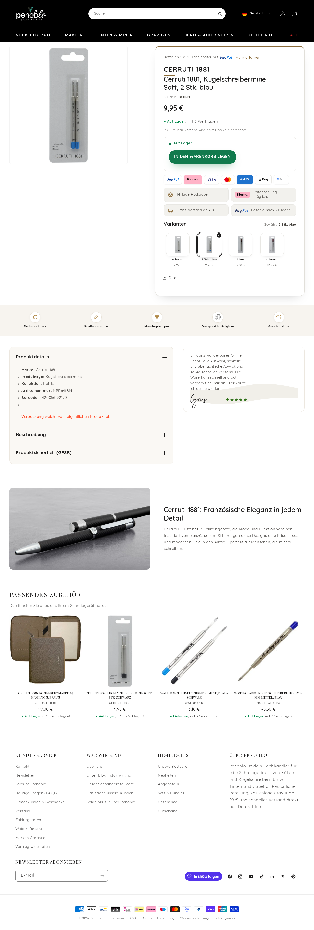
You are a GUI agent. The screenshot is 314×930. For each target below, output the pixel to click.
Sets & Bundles (171, 793)
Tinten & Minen (115, 35)
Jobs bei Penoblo (30, 784)
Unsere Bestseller (173, 767)
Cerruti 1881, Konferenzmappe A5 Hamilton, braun (45, 695)
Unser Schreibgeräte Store (110, 784)
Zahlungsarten (28, 820)
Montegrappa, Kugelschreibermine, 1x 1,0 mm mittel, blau (268, 695)
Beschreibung (31, 435)
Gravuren (159, 35)
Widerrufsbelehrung (194, 918)
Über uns (95, 767)
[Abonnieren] (102, 876)
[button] (294, 13)
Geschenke (260, 35)
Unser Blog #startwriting (109, 776)
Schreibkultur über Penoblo (111, 802)
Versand (191, 130)
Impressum (116, 918)
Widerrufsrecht (28, 829)
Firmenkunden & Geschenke (40, 802)
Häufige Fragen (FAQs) (36, 793)
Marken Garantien (31, 838)
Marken (74, 35)
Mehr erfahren (248, 57)
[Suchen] (219, 13)
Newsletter (25, 776)
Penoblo (96, 918)
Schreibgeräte (34, 35)
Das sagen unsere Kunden (110, 793)
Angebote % (168, 784)
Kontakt (22, 767)
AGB (133, 918)
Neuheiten (167, 776)
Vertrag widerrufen (32, 847)
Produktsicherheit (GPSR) (44, 453)
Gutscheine (167, 811)
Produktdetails (32, 357)
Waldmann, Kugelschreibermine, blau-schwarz (194, 695)
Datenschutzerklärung (158, 918)
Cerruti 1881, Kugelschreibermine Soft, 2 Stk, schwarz (120, 695)
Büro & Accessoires (209, 35)
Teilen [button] (174, 278)
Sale (292, 35)
